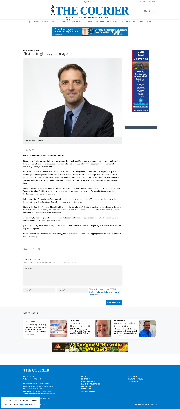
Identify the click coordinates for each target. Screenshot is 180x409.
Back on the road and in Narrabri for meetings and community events (125, 327)
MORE (149, 22)
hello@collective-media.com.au (45, 394)
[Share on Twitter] (34, 249)
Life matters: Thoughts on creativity (81, 324)
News (36, 22)
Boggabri (100, 22)
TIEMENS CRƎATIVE (150, 405)
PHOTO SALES (86, 389)
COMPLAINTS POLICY (135, 379)
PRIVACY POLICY (133, 376)
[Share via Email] (39, 249)
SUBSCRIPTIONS (86, 386)
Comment (76, 22)
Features (125, 22)
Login (32, 404)
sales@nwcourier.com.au (36, 389)
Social (55, 22)
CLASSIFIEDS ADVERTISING (90, 384)
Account (152, 2)
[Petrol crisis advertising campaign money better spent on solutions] (58, 336)
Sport (45, 22)
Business (65, 22)
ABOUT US (84, 376)
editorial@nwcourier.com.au (39, 384)
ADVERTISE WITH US (88, 381)
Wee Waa (88, 22)
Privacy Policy (103, 292)
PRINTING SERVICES (88, 391)
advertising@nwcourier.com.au (42, 386)
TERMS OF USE (133, 381)
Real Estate (112, 22)
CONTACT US (85, 379)
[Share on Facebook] (30, 249)
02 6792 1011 (36, 379)
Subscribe (142, 2)
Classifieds (138, 22)
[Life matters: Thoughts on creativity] (103, 336)
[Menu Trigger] (7, 2)
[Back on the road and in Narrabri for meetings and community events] (147, 336)
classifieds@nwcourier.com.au (42, 391)
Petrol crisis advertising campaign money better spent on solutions (36, 325)
